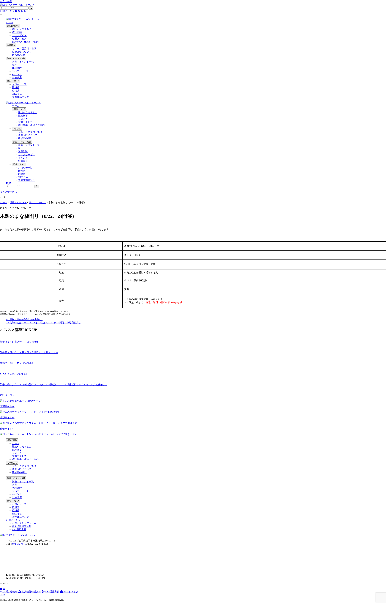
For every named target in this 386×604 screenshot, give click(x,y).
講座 (14, 65)
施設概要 (17, 32)
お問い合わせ (9, 591)
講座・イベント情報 (16, 58)
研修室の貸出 (19, 55)
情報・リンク (13, 81)
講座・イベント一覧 (23, 61)
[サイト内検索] (30, 7)
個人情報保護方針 (21, 526)
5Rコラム (17, 94)
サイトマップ (70, 591)
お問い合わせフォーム (24, 523)
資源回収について (21, 51)
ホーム (9, 22)
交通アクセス (19, 38)
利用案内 (11, 45)
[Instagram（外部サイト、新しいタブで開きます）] (19, 11)
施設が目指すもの (21, 29)
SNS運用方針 (19, 529)
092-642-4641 (19, 544)
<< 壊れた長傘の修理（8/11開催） (24, 319)
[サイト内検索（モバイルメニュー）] (37, 186)
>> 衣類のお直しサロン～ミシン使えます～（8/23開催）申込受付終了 (43, 322)
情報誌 (15, 87)
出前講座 (17, 77)
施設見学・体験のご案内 (25, 42)
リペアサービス (20, 71)
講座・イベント (18, 202)
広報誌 (15, 90)
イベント (17, 74)
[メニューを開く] (1, 14)
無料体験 (17, 68)
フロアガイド (19, 35)
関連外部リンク (20, 97)
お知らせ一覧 (19, 84)
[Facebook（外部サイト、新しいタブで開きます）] (16, 11)
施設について (13, 26)
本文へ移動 (6, 1)
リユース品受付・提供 (24, 48)
